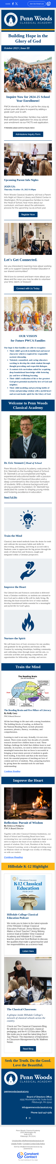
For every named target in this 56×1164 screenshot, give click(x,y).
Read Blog (28, 1048)
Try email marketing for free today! (28, 1160)
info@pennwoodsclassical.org (37, 1107)
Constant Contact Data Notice (34, 1144)
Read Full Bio (10, 497)
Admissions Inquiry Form (28, 134)
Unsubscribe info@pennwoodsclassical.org (28, 1141)
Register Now (28, 214)
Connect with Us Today (28, 288)
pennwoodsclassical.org (16, 1091)
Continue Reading (12, 771)
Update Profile (16, 1144)
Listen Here (28, 951)
